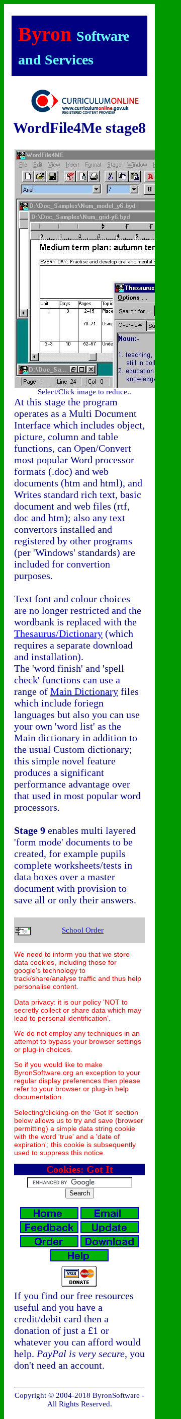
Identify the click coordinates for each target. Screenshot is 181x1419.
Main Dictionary (84, 691)
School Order (83, 930)
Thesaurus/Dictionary (58, 633)
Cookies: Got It (79, 1169)
